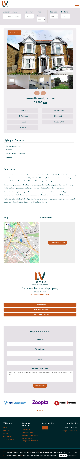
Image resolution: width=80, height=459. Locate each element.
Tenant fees (41, 305)
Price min (29, 12)
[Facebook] (43, 427)
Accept (63, 455)
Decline (70, 455)
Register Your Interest (30, 435)
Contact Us (26, 430)
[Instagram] (46, 427)
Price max (39, 13)
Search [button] (74, 15)
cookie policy (52, 455)
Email (40, 359)
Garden (9, 150)
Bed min (53, 12)
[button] (21, 240)
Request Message (40, 368)
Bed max (65, 12)
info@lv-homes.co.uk (40, 294)
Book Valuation (27, 433)
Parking (9, 157)
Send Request (40, 385)
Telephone (40, 349)
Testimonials (7, 436)
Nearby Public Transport (16, 154)
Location (10, 12)
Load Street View (58, 243)
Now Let (14, 32)
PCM (45, 102)
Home (4, 427)
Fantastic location (13, 146)
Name (40, 339)
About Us (6, 430)
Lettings (5, 433)
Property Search (8, 439)
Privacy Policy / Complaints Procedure (30, 439)
